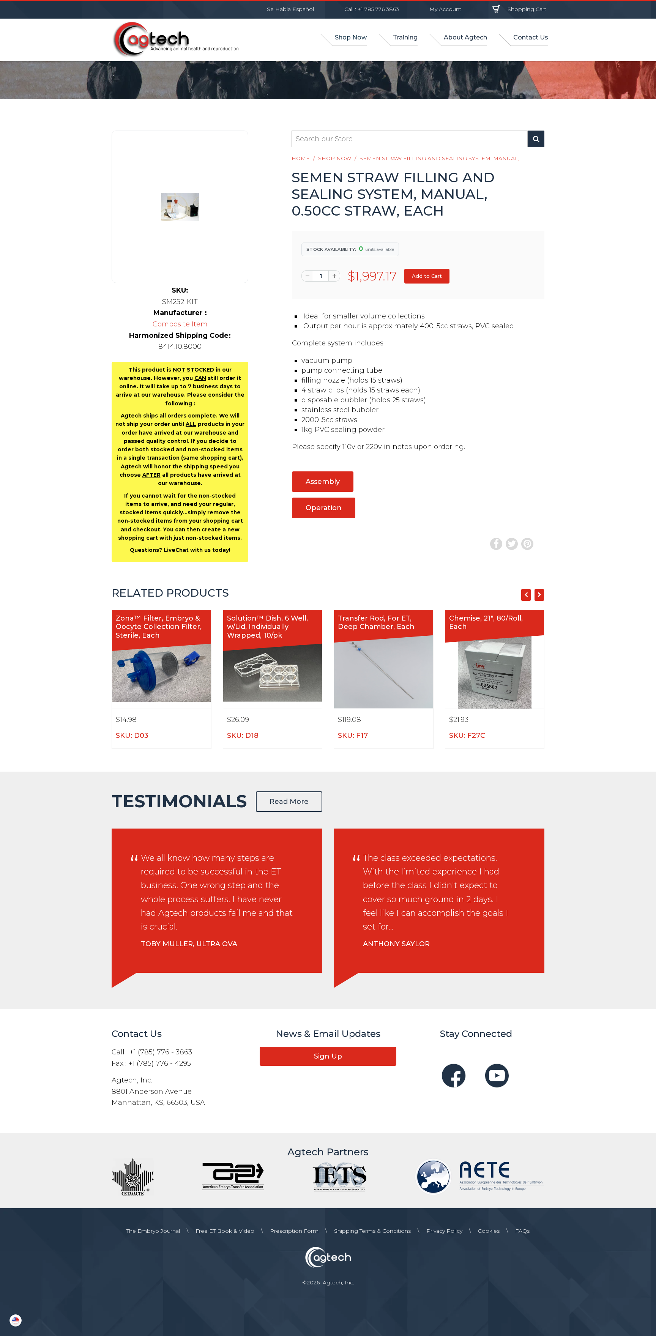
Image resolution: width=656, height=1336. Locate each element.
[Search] (536, 139)
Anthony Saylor (396, 944)
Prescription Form (294, 1230)
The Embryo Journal (153, 1230)
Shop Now (334, 158)
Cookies (489, 1230)
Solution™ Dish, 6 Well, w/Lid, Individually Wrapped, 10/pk (267, 627)
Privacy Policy (444, 1230)
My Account (445, 9)
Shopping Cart (527, 9)
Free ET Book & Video (225, 1230)
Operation (324, 508)
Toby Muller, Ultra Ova (189, 944)
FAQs (522, 1230)
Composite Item (180, 324)
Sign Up (328, 1056)
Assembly (323, 481)
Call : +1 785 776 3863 (371, 9)
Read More (289, 801)
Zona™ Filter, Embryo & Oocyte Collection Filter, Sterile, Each (159, 627)
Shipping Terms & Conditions (372, 1230)
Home (301, 158)
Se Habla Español (290, 9)
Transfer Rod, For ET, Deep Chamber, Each (376, 622)
